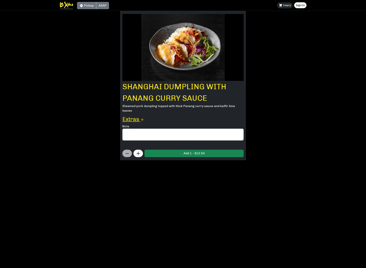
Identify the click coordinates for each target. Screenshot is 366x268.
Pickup (88, 5)
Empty (287, 5)
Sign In (300, 5)
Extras (131, 119)
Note (125, 126)
